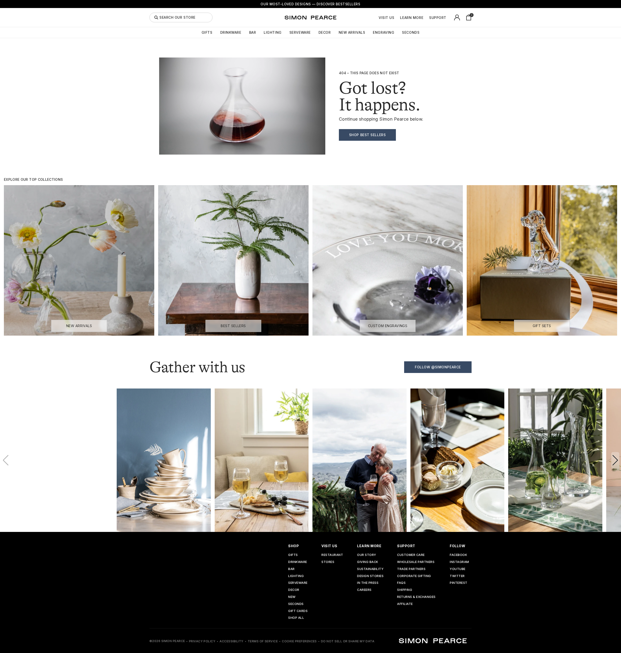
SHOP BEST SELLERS (367, 135)
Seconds (410, 32)
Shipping (404, 590)
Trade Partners (411, 569)
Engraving (383, 32)
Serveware (300, 32)
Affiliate (405, 604)
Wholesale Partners (415, 562)
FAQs (401, 583)
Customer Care (411, 555)
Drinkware (230, 32)
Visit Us (386, 17)
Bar (252, 32)
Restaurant (332, 555)
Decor (325, 32)
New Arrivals (352, 32)
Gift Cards (298, 611)
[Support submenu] (449, 17)
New (292, 597)
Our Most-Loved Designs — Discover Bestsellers (310, 4)
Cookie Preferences (299, 641)
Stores (327, 562)
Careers (364, 590)
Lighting (272, 32)
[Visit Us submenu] (397, 17)
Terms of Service (263, 641)
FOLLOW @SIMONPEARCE (438, 367)
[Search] (156, 17)
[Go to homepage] (310, 17)
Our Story (366, 555)
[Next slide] (615, 460)
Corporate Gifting (414, 576)
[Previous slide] (5, 460)
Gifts (207, 32)
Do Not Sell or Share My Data (347, 641)
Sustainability (370, 569)
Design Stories (370, 576)
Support (437, 17)
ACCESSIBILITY (231, 641)
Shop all (296, 618)
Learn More (411, 17)
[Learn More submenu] (426, 17)
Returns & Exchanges (416, 597)
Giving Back (367, 562)
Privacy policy (202, 641)
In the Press (367, 583)
